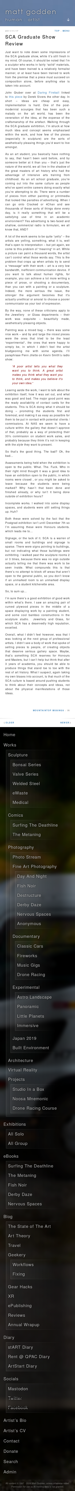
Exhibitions (14, 1124)
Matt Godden (31, 11)
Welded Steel (26, 783)
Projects (16, 1079)
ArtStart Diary (22, 1366)
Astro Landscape (34, 997)
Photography (21, 847)
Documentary (26, 936)
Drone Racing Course (35, 1108)
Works (9, 745)
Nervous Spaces (34, 914)
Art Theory (19, 1235)
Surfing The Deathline (35, 825)
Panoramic (28, 1006)
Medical (20, 802)
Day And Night (32, 876)
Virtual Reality (23, 1070)
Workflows (23, 1264)
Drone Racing (31, 974)
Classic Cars (30, 946)
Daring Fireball (48, 92)
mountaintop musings (48, 710)
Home (9, 734)
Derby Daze (29, 904)
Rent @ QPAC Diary (29, 1356)
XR (11, 1296)
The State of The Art (29, 1226)
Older (8, 722)
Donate (10, 1451)
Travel (14, 1245)
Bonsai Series (27, 764)
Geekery (17, 1254)
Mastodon (18, 1388)
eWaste (20, 793)
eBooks (11, 1156)
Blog (8, 1216)
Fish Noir (26, 885)
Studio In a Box (28, 1089)
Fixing (19, 1274)
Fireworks (27, 955)
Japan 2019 (24, 1038)
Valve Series (26, 774)
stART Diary (20, 1347)
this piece (15, 97)
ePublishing (20, 1305)
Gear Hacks (20, 1286)
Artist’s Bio (14, 1420)
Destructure (29, 895)
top (57, 30)
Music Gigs (28, 965)
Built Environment (31, 1047)
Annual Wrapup (24, 1324)
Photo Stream (27, 857)
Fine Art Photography (35, 866)
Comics (15, 815)
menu (66, 30)
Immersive (28, 1025)
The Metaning (27, 834)
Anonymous (29, 923)
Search (10, 1461)
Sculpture (18, 755)
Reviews (16, 1315)
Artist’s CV (14, 1430)
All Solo (16, 1134)
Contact (11, 1441)
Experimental (26, 987)
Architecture (20, 1060)
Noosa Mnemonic (30, 1098)
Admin (9, 1471)
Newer (66, 722)
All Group (18, 1143)
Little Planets (30, 1016)
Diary (8, 1337)
